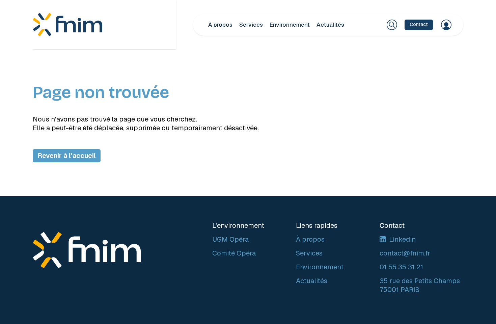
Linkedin (402, 239)
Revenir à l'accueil (66, 155)
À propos (220, 24)
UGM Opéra (230, 239)
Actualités (330, 24)
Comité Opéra (234, 253)
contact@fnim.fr (405, 253)
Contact (419, 24)
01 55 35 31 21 (401, 267)
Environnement (290, 24)
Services (251, 24)
